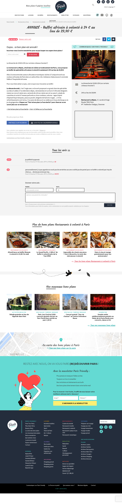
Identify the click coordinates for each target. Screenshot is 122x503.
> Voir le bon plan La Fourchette (17, 109)
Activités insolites (19, 312)
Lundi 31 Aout (29, 465)
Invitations (19, 15)
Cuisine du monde (67, 423)
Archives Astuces (86, 459)
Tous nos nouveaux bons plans (102, 325)
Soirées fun (103, 312)
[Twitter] (109, 39)
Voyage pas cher (86, 426)
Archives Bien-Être (86, 452)
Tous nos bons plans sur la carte (62, 348)
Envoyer (109, 205)
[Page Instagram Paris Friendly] (103, 2)
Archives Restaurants (87, 449)
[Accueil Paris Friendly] (61, 6)
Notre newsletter (30, 435)
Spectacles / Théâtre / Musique (47, 312)
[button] (97, 15)
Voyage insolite (85, 431)
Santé (64, 446)
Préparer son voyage (87, 423)
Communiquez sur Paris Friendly (35, 485)
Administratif (66, 471)
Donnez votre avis (25, 39)
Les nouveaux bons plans (32, 433)
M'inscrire (33, 55)
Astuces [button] (52, 20)
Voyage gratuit (85, 433)
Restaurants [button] (52, 15)
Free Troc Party (29, 423)
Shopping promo (49, 464)
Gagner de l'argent (67, 466)
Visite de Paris (48, 431)
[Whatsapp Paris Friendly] (108, 2)
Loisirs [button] (30, 15)
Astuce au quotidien (68, 464)
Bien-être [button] (65, 15)
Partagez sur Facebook (18, 123)
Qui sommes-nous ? (69, 485)
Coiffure (64, 451)
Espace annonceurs (31, 442)
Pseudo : (27, 186)
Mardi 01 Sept (29, 468)
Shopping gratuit (49, 462)
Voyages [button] (76, 15)
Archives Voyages (86, 454)
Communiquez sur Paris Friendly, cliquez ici (19, 138)
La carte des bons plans (32, 431)
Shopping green (48, 467)
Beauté (64, 448)
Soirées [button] (40, 15)
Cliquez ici (42, 130)
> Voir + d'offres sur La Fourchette (40, 109)
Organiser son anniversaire (48, 452)
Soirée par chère (49, 446)
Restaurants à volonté (19, 250)
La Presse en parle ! (54, 485)
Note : (58, 186)
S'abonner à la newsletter (75, 403)
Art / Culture (47, 433)
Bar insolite (47, 444)
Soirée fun (47, 449)
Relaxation (65, 444)
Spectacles (47, 426)
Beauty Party (29, 428)
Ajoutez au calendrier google (46, 123)
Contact (27, 445)
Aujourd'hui (28, 454)
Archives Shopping (86, 456)
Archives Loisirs (85, 444)
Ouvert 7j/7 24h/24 (67, 473)
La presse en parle (30, 440)
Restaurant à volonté (68, 428)
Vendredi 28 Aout (30, 458)
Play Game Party (30, 426)
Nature (46, 435)
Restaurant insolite (68, 426)
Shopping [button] (87, 15)
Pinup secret (61, 491)
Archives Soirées (86, 447)
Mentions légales (83, 485)
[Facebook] (104, 39)
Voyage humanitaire (87, 428)
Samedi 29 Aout (29, 461)
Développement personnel (67, 454)
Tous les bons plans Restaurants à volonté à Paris (94, 261)
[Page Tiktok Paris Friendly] (112, 2)
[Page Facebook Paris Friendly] (98, 2)
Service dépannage (68, 468)
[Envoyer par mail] (113, 39)
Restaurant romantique (69, 435)
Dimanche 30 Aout (30, 463)
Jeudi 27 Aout (29, 456)
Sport (45, 428)
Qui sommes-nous (30, 438)
